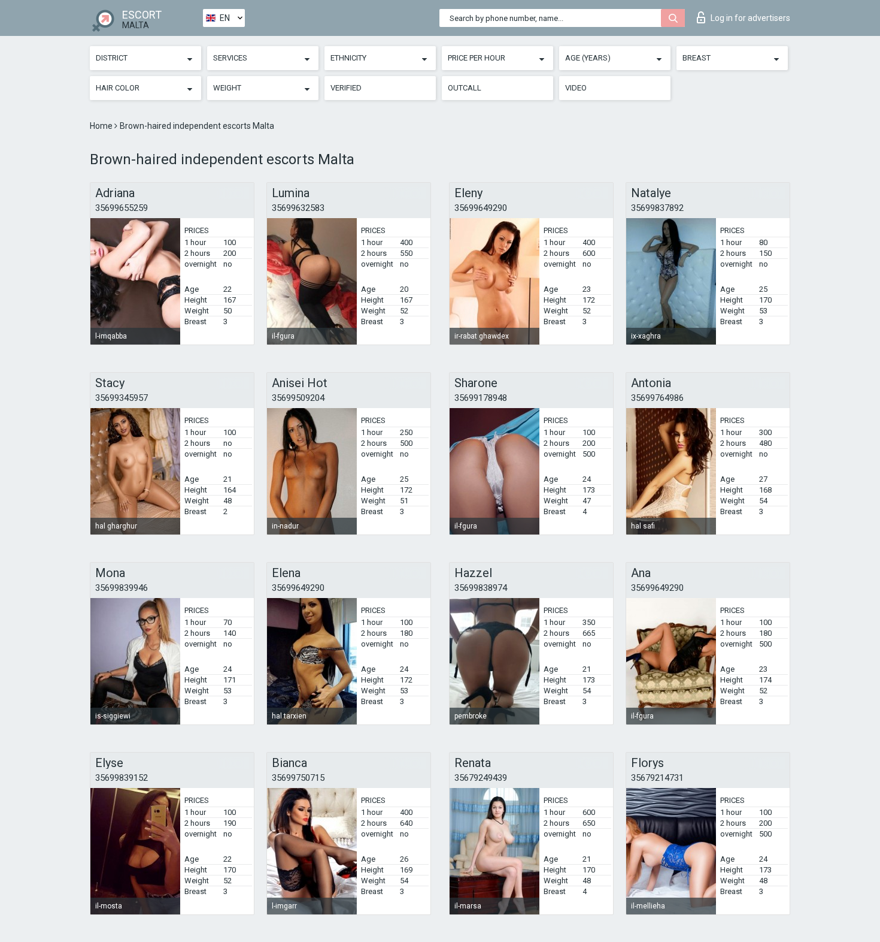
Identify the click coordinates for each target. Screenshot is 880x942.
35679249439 (480, 777)
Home (102, 126)
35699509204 (298, 398)
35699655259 (121, 208)
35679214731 (657, 777)
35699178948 (480, 398)
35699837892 (657, 208)
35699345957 (121, 398)
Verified (346, 87)
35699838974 (480, 587)
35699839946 (121, 587)
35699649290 (480, 208)
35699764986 (657, 398)
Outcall (464, 87)
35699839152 (121, 777)
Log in (750, 18)
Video (576, 87)
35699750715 (298, 777)
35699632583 (298, 208)
